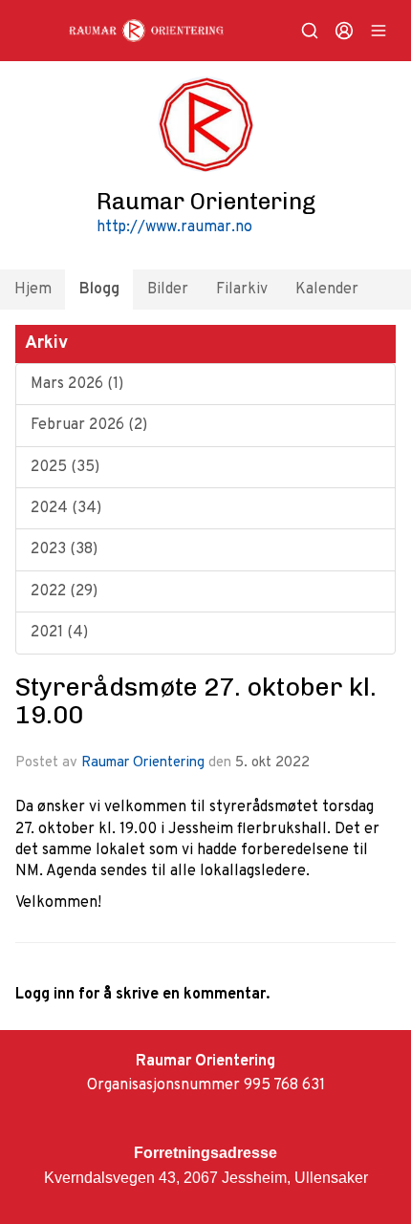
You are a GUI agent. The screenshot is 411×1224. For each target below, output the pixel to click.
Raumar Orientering (143, 763)
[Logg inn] (344, 30)
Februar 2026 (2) (89, 425)
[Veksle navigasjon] (378, 30)
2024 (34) (66, 508)
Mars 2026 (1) (77, 384)
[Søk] (309, 30)
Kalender (326, 289)
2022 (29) (64, 591)
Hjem (33, 289)
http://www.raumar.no (174, 227)
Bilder (167, 289)
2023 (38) (64, 549)
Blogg (99, 289)
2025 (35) (65, 467)
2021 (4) (59, 632)
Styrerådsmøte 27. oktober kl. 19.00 (196, 701)
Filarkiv (242, 289)
